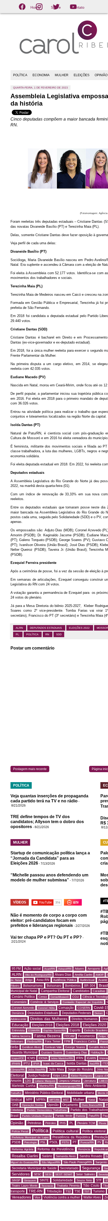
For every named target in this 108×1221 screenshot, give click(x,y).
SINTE (44, 1180)
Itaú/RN (94, 1063)
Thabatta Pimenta (68, 1185)
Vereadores (21, 1197)
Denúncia (18, 1013)
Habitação (97, 1052)
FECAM (69, 1036)
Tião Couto (91, 1185)
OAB (15, 1105)
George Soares (75, 1047)
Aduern (79, 968)
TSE (77, 1191)
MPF (29, 1100)
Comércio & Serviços (44, 1002)
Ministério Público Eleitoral (44, 1093)
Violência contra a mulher (62, 1197)
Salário (47, 1156)
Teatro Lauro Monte (24, 1185)
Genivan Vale (53, 1047)
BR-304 (89, 986)
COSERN (84, 1007)
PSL (43, 1142)
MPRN (41, 1100)
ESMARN (34, 1030)
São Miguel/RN (51, 1162)
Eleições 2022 (79, 627)
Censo (43, 996)
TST (86, 1191)
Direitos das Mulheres (48, 1019)
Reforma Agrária (22, 1149)
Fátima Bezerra (47, 1036)
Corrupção (66, 1008)
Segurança (91, 1168)
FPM (67, 1041)
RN (47, 634)
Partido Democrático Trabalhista (47, 1110)
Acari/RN (49, 968)
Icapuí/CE (18, 1058)
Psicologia (30, 1142)
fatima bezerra (21, 1036)
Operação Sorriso (33, 1105)
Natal (91, 1099)
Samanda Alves (66, 1156)
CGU (75, 996)
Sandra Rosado (90, 1156)
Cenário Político (23, 997)
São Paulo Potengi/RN (77, 1162)
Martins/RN (46, 1085)
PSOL (54, 1142)
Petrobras (34, 1123)
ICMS (31, 1058)
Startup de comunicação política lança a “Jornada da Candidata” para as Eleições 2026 (50, 858)
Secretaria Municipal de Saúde (34, 1168)
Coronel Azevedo (23, 1007)
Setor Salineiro (85, 1174)
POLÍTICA (20, 75)
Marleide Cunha (23, 1086)
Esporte (74, 1030)
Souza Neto (84, 1180)
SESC (37, 1174)
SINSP (16, 1180)
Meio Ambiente (95, 1086)
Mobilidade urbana (80, 1093)
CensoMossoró (60, 996)
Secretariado (69, 1168)
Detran (99, 1013)
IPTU (26, 1063)
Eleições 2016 (42, 1025)
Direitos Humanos (85, 1019)
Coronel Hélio (46, 1007)
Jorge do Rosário (80, 1069)
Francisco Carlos (85, 1041)
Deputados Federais (76, 1013)
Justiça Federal (39, 1075)
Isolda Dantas (76, 1063)
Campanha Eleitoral (55, 991)
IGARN (91, 1058)
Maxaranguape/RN (69, 1085)
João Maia (56, 1069)
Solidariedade (63, 1180)
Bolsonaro (54, 986)
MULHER (61, 75)
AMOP (100, 974)
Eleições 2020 (94, 1025)
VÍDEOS (19, 902)
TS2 (68, 1191)
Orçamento (70, 1105)
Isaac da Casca (53, 1063)
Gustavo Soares (51, 1052)
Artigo (29, 979)
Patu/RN (94, 1115)
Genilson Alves (31, 1047)
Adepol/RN (64, 968)
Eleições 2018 (67, 1025)
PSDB (16, 1142)
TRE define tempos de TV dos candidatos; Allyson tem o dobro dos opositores (47, 821)
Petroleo (50, 1123)
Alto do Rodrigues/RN (38, 974)
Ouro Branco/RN (92, 1105)
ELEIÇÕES (81, 75)
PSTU (65, 1142)
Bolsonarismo (33, 986)
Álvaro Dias (63, 974)
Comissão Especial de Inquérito (83, 1002)
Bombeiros (72, 986)
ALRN (20, 627)
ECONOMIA (41, 75)
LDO (28, 1080)
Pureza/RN (87, 1142)
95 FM (16, 968)
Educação (20, 1025)
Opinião (53, 1105)
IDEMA (43, 1058)
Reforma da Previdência (55, 1149)
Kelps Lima (60, 1075)
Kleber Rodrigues (81, 1075)
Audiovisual (87, 979)
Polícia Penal (20, 1131)
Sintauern (30, 1180)
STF (99, 1180)
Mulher (78, 1099)
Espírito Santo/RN (55, 1030)
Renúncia (84, 1149)
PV (99, 1142)
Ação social (32, 968)
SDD (59, 634)
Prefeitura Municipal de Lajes (30, 1137)
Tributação (54, 1191)
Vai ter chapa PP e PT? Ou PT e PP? (46, 937)
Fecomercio (86, 1036)
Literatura (90, 1080)
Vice (37, 1197)
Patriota (80, 1115)
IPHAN (16, 1063)
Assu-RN (42, 980)
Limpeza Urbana (69, 1080)
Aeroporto (94, 968)
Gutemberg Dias (76, 1052)
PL (18, 634)
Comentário (19, 1002)
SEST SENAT (63, 1174)
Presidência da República (71, 1137)
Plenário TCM (86, 1123)
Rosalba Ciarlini (25, 1156)
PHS (63, 1123)
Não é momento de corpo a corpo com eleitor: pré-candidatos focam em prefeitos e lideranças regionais (48, 920)
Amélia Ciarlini (83, 974)
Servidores (21, 1174)
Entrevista (18, 1030)
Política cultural (65, 1131)
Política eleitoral (93, 1131)
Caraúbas (99, 991)
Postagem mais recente (30, 769)
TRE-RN (35, 1191)
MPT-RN (54, 1099)
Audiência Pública (64, 979)
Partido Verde (63, 1115)
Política (32, 634)
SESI (48, 1174)
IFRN (79, 1058)
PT (75, 1142)
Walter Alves (92, 1197)
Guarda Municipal (24, 1052)
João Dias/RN (36, 1069)
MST (66, 1099)
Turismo (99, 1191)
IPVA (36, 1063)
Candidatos (81, 991)
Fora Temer (53, 1041)
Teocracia (47, 1185)
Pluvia (102, 1123)
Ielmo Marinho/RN (62, 1058)
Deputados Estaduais (46, 627)
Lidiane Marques (45, 1080)
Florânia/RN (34, 1041)
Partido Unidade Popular (37, 1115)
